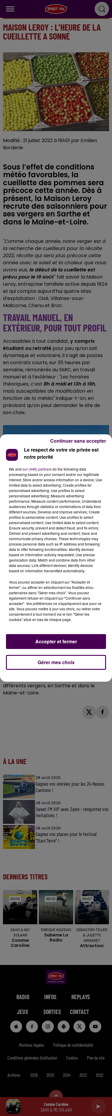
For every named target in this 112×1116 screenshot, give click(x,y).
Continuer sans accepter (78, 440)
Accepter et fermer (56, 641)
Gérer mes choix (56, 662)
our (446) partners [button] (37, 468)
